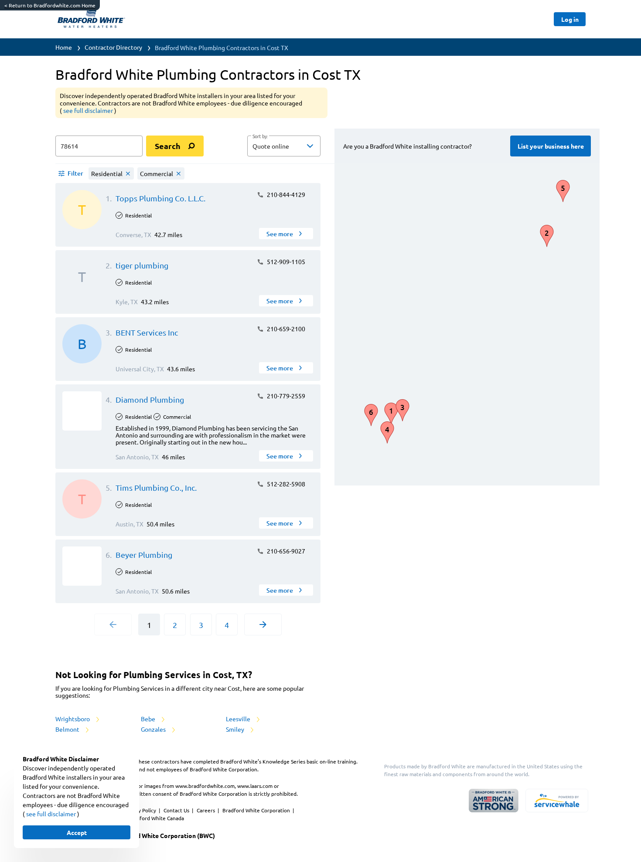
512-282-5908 (285, 484)
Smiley (235, 729)
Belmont (68, 729)
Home (63, 47)
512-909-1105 (285, 261)
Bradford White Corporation (256, 810)
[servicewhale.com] (556, 800)
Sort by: (260, 136)
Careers (206, 810)
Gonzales (154, 729)
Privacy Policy (140, 810)
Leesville (239, 719)
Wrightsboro (73, 719)
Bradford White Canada (156, 817)
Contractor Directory (113, 47)
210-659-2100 (285, 329)
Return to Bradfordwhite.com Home (49, 5)
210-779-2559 (285, 396)
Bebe (149, 719)
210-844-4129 (285, 194)
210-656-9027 (285, 551)
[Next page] (263, 624)
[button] (283, 146)
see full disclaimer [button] (88, 110)
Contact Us (177, 810)
